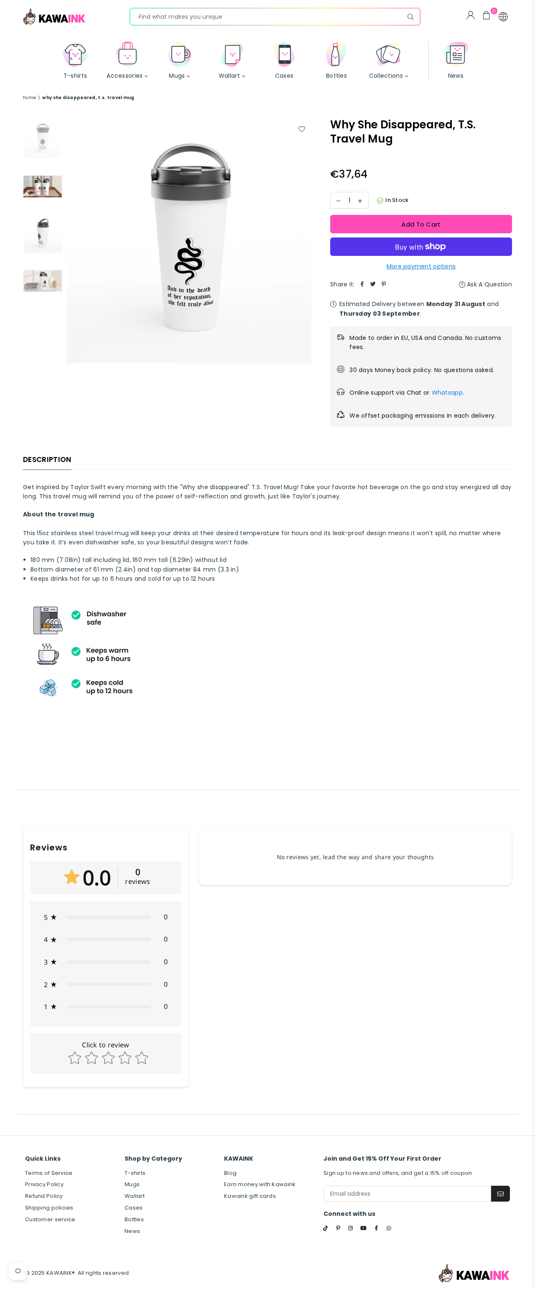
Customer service (50, 1219)
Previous (73, 240)
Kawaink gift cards (250, 1196)
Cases (134, 1208)
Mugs (132, 1184)
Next (304, 240)
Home (29, 97)
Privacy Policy (44, 1184)
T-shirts (135, 1173)
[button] (503, 17)
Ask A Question (488, 284)
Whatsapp (447, 392)
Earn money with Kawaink (260, 1184)
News (132, 1231)
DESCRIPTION (47, 459)
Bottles (134, 1219)
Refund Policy (44, 1196)
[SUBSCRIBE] (500, 1194)
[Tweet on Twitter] (373, 284)
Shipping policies (49, 1208)
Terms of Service (48, 1173)
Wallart (135, 1196)
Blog (230, 1173)
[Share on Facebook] (362, 284)
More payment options (421, 266)
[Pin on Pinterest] (384, 284)
